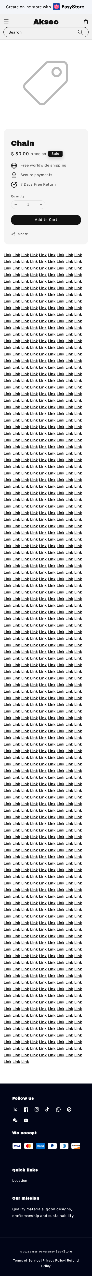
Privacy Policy (53, 1260)
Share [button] (23, 234)
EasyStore (63, 1251)
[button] (6, 21)
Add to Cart (46, 219)
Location (19, 1181)
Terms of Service (26, 1260)
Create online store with (28, 6)
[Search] (80, 32)
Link (7, 255)
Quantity (18, 196)
